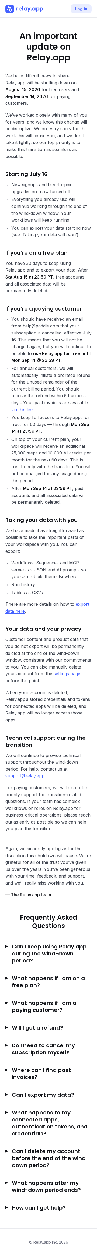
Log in (81, 8)
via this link (22, 409)
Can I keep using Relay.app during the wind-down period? (49, 953)
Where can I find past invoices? (41, 1074)
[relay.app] (24, 9)
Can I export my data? (43, 1094)
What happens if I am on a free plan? (48, 982)
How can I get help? (39, 1207)
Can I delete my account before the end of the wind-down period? (50, 1158)
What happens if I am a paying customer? (44, 1006)
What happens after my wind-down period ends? (46, 1186)
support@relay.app (24, 775)
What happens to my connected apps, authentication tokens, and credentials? (50, 1123)
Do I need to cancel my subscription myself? (43, 1049)
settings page (67, 673)
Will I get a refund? (37, 1027)
